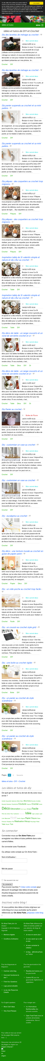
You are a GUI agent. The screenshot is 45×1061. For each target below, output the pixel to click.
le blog (28, 952)
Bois (25, 801)
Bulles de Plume (32, 415)
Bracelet (4, 804)
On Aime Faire (6, 923)
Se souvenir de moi (11, 880)
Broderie (9, 804)
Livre (3, 818)
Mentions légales (9, 934)
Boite (12, 692)
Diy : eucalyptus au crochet (14, 516)
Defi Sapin (23, 809)
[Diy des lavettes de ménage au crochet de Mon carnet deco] (11, 43)
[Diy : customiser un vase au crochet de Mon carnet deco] (11, 453)
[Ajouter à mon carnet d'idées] (41, 35)
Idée (28, 813)
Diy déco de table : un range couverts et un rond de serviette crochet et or (22, 335)
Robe (37, 821)
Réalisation (19, 821)
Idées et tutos (7, 25)
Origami (23, 818)
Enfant (29, 809)
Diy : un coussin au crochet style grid (19, 627)
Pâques (13, 213)
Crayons (29, 804)
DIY (11, 64)
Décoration (15, 808)
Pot (13, 821)
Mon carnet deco (32, 40)
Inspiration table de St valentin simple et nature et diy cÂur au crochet (21, 259)
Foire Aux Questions (10, 981)
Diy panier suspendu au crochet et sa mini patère (21, 107)
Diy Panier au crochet (11, 409)
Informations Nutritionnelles (31, 1007)
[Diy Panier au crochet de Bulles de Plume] (11, 418)
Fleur (11, 814)
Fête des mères (6, 814)
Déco (19, 365)
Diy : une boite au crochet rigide (17, 663)
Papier (12, 583)
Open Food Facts (31, 1015)
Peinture (4, 821)
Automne (14, 801)
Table (12, 289)
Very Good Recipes (10, 1011)
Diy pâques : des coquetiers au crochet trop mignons (22, 183)
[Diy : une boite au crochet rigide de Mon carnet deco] (11, 671)
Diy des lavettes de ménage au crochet (20, 35)
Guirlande (16, 814)
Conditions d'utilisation (11, 939)
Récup (27, 821)
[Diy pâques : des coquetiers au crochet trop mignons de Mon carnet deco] (11, 193)
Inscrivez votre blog (10, 971)
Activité (4, 801)
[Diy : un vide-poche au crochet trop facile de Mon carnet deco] (11, 600)
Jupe (33, 814)
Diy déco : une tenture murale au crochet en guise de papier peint (22, 553)
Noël (13, 817)
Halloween (22, 814)
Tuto (11, 824)
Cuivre (40, 804)
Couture (22, 803)
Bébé (18, 801)
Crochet (5, 64)
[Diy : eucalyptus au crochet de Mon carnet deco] (11, 525)
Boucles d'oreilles (35, 801)
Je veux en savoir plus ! (33, 934)
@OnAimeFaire (37, 952)
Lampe (37, 814)
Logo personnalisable (11, 986)
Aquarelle (8, 801)
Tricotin (7, 824)
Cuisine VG (29, 977)
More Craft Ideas (9, 1006)
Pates (38, 818)
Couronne (15, 804)
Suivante (20, 775)
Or (30, 365)
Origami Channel (6, 1047)
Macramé (7, 818)
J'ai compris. (36, 3)
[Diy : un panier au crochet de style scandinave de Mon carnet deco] (11, 709)
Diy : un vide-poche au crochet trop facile (21, 589)
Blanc (21, 801)
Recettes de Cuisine (32, 971)
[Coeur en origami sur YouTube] (3, 1052)
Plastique (9, 821)
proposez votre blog (35, 912)
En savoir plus (17, 13)
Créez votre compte (28, 887)
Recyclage (33, 821)
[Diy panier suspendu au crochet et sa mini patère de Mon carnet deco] (11, 117)
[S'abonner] (22, 40)
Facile (12, 621)
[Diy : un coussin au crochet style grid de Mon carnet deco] (11, 636)
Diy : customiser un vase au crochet (18, 445)
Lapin (40, 814)
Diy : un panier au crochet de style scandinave (18, 700)
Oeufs (18, 818)
